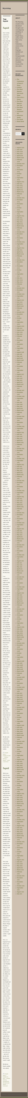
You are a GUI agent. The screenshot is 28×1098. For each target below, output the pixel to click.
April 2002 (20, 867)
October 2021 (20, 294)
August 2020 (20, 326)
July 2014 (19, 466)
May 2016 (19, 406)
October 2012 (20, 522)
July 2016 (19, 402)
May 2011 (19, 567)
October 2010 (20, 587)
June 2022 (20, 280)
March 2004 (20, 803)
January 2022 (20, 288)
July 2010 (19, 595)
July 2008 (19, 663)
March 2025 (20, 191)
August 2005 (20, 759)
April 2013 (20, 504)
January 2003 (20, 841)
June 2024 (20, 220)
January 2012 (20, 544)
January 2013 (20, 512)
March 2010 (20, 603)
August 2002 (20, 859)
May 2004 (20, 799)
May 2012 (19, 534)
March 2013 (20, 506)
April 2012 (20, 536)
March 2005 (20, 769)
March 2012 (20, 538)
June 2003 (20, 829)
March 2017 (20, 384)
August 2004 (20, 793)
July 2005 (19, 761)
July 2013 (19, 498)
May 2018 (19, 356)
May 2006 (20, 731)
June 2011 (19, 565)
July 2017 (19, 376)
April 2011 (19, 569)
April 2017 (20, 382)
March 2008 (20, 671)
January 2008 (20, 677)
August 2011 (20, 561)
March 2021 (20, 306)
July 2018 (19, 354)
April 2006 (20, 733)
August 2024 (20, 216)
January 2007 (20, 707)
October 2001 (20, 886)
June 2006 (20, 729)
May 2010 (19, 599)
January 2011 (20, 577)
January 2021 (20, 312)
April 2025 (20, 189)
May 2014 (19, 470)
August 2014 (20, 464)
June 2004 (20, 797)
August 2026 (20, 147)
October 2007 (21, 687)
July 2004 (19, 795)
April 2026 (20, 155)
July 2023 (19, 250)
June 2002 (20, 863)
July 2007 (19, 693)
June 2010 (19, 597)
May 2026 (20, 153)
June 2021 (19, 302)
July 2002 (19, 861)
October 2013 (20, 490)
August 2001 (20, 892)
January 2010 (20, 609)
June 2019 (20, 332)
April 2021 (20, 304)
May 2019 (19, 334)
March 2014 (20, 474)
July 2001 (19, 894)
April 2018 (20, 358)
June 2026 (20, 151)
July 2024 (19, 218)
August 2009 (20, 627)
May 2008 (20, 667)
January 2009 (21, 643)
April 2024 (20, 224)
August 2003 (20, 825)
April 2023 (20, 252)
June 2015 (19, 436)
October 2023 (21, 242)
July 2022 (19, 278)
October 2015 (20, 426)
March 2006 (20, 735)
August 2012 (20, 528)
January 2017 (20, 390)
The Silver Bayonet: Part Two (20, 103)
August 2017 (20, 374)
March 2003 (20, 835)
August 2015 (20, 432)
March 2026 (20, 157)
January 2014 (20, 480)
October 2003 (21, 819)
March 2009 (20, 637)
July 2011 (19, 563)
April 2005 (20, 767)
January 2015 (20, 448)
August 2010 (20, 593)
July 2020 (19, 328)
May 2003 (19, 831)
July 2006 (19, 727)
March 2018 (20, 360)
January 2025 (20, 197)
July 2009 (19, 629)
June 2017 (19, 378)
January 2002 (20, 875)
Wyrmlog (7, 8)
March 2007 (20, 701)
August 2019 (20, 330)
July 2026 (19, 149)
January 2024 (20, 232)
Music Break (20, 121)
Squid (6, 27)
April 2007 (20, 699)
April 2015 (20, 440)
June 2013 (19, 500)
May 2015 (19, 438)
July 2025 (19, 183)
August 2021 (20, 300)
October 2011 (20, 555)
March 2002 (20, 869)
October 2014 (20, 458)
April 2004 (20, 801)
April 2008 (20, 669)
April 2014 (20, 472)
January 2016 (20, 416)
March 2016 (20, 410)
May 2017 (19, 380)
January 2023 (20, 260)
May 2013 (19, 502)
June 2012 (19, 532)
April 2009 (20, 635)
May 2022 (20, 282)
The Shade (20, 119)
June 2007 (20, 695)
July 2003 (19, 827)
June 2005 (20, 763)
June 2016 (20, 404)
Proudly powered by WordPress (15, 1094)
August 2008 (20, 661)
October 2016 (20, 396)
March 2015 (20, 442)
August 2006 (20, 725)
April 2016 (20, 408)
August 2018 (20, 352)
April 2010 (20, 601)
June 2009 (20, 631)
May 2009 (20, 633)
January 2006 (21, 741)
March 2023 (20, 254)
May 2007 (19, 697)
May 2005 (20, 765)
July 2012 (19, 530)
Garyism (19, 87)
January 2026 (21, 163)
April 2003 (20, 833)
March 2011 (20, 571)
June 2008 (20, 665)
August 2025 (20, 181)
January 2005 (20, 775)
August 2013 (20, 496)
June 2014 (19, 468)
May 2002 (20, 865)
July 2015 (19, 434)
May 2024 (20, 222)
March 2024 (20, 226)
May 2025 (20, 187)
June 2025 (20, 185)
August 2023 (20, 248)
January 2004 (20, 809)
